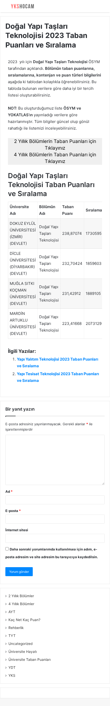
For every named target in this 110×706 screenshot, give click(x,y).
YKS (11, 675)
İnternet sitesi (16, 530)
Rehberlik (16, 628)
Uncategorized (20, 644)
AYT (11, 612)
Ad (9, 491)
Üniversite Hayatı (22, 652)
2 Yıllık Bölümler (21, 596)
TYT (12, 636)
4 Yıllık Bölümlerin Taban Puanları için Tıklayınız (55, 158)
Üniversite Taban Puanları (29, 659)
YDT (12, 667)
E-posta (13, 511)
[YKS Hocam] (22, 6)
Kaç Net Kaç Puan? (24, 620)
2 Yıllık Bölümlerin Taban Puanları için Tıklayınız (55, 144)
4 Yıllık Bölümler (21, 604)
